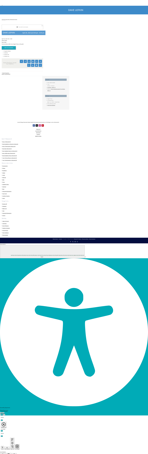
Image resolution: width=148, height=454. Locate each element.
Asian (3, 198)
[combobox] (42, 251)
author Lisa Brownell (6, 74)
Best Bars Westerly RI (7, 148)
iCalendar (6, 52)
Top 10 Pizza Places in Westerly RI (9, 158)
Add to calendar (8, 47)
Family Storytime (5, 73)
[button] (85, 257)
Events (3, 215)
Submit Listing (38, 136)
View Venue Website (51, 105)
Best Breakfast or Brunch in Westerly (10, 144)
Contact (38, 134)
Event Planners (5, 225)
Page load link (3, 244)
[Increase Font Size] (2, 415)
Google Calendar (7, 51)
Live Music (49, 87)
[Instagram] (40, 125)
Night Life (4, 208)
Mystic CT (54, 87)
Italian (3, 172)
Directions (38, 132)
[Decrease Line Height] (2, 436)
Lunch (3, 175)
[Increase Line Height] (2, 431)
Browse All (4, 204)
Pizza (3, 182)
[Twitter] (37, 125)
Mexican (4, 177)
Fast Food (4, 193)
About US (38, 129)
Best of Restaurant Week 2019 (8, 146)
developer (4, 19)
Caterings (4, 223)
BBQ (3, 179)
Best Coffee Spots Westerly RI (8, 153)
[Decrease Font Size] (2, 420)
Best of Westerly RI (6, 141)
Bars (3, 189)
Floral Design (5, 230)
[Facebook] (34, 125)
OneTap (6, 410)
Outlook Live (6, 56)
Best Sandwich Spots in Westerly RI (9, 151)
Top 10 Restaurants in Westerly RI (9, 160)
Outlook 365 (6, 54)
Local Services (38, 131)
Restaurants (5, 166)
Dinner (3, 168)
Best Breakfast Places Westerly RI (9, 155)
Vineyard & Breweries (6, 191)
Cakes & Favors (5, 221)
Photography (5, 235)
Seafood (4, 186)
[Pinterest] (43, 125)
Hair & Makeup (5, 232)
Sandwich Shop (5, 184)
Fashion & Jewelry (6, 228)
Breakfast (4, 170)
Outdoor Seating (6, 196)
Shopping (4, 206)
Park (3, 211)
